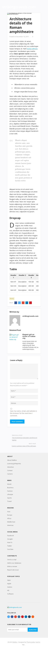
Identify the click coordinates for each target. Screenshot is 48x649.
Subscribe (33, 630)
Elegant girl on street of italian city (28, 336)
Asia (8, 512)
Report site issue (13, 570)
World (9, 484)
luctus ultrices (32, 49)
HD (8, 590)
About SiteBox (12, 460)
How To (9, 542)
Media (12, 298)
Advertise (10, 467)
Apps (9, 580)
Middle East (11, 522)
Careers (10, 474)
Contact (9, 470)
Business (10, 488)
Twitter (9, 546)
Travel (9, 501)
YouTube (10, 549)
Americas (10, 525)
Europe (9, 515)
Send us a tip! (11, 560)
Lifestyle (10, 494)
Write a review (12, 566)
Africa (9, 518)
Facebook (10, 536)
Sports (9, 498)
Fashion (10, 491)
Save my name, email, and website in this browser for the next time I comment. (23, 413)
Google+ (10, 539)
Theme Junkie (31, 642)
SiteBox (15, 642)
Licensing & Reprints (14, 464)
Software (10, 594)
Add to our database (14, 563)
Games (9, 587)
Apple (9, 584)
